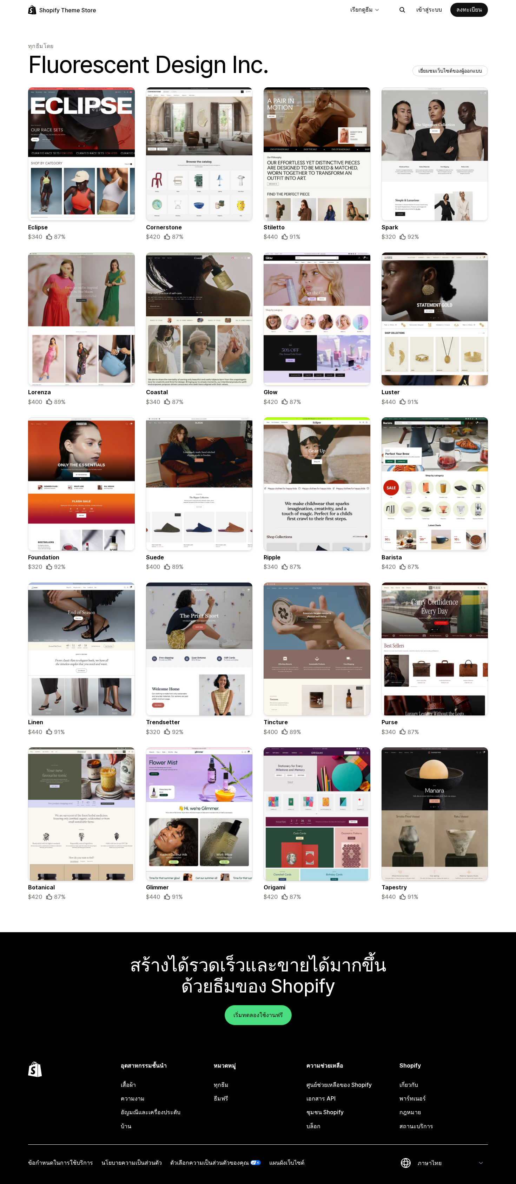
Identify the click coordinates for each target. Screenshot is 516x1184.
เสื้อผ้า (128, 1084)
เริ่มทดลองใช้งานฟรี (258, 1014)
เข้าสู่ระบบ (429, 9)
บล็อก (313, 1126)
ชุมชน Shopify (325, 1112)
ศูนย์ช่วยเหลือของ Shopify (339, 1084)
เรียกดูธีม (361, 9)
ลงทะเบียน (469, 9)
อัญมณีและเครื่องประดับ (150, 1112)
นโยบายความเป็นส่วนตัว (131, 1162)
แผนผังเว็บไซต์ (286, 1162)
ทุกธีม (221, 1084)
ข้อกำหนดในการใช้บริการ (60, 1162)
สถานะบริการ (416, 1126)
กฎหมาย (410, 1112)
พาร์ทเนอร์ (412, 1098)
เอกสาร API (321, 1098)
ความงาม (133, 1098)
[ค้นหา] (402, 9)
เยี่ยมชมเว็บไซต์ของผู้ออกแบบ (450, 71)
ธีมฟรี (221, 1098)
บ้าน (126, 1126)
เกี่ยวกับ (408, 1084)
